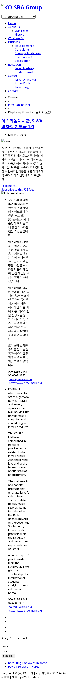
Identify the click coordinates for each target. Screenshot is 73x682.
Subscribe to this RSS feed (17, 189)
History (19, 34)
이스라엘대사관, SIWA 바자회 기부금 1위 (21, 123)
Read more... (9, 186)
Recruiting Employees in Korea (27, 663)
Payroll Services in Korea (23, 667)
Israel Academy (24, 68)
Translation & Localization (23, 59)
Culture (13, 76)
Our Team (21, 31)
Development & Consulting (25, 47)
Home (12, 23)
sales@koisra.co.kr (20, 379)
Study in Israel (24, 72)
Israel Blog (22, 87)
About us (14, 27)
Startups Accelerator (28, 53)
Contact (13, 91)
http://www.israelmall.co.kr (25, 383)
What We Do (16, 38)
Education (14, 64)
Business (14, 42)
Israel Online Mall (26, 79)
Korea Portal (23, 83)
